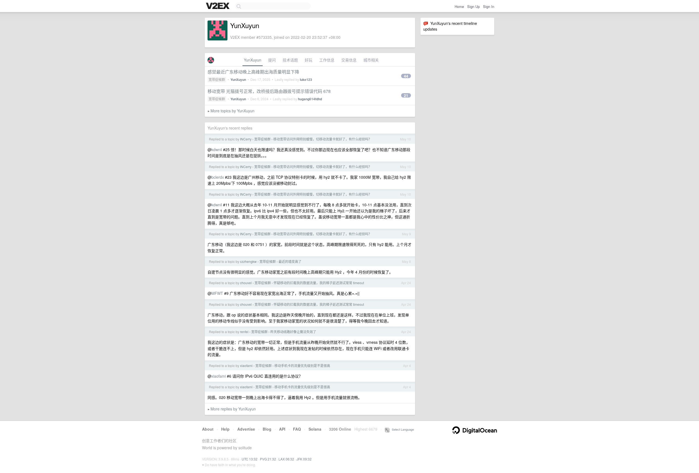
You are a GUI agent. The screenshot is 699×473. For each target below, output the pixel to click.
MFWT (217, 293)
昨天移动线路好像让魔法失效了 (293, 331)
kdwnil (216, 149)
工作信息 (326, 60)
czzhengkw (248, 261)
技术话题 (290, 60)
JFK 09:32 (304, 459)
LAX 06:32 (286, 459)
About (208, 429)
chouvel (246, 282)
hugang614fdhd (310, 98)
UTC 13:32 (249, 459)
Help (225, 429)
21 (406, 95)
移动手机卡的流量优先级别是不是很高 (302, 365)
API (282, 429)
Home (459, 6)
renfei (244, 331)
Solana (315, 429)
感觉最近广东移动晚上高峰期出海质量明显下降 (253, 72)
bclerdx (217, 177)
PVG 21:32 (268, 459)
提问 (272, 60)
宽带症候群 (217, 79)
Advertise (246, 429)
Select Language (401, 429)
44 (406, 76)
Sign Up (473, 6)
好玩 (308, 60)
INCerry (245, 139)
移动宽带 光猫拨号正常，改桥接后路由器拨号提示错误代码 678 (269, 91)
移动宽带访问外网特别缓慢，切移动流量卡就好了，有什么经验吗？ (322, 139)
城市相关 (371, 60)
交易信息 (349, 60)
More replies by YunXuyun (233, 409)
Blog (267, 429)
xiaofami (246, 365)
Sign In (488, 6)
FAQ (297, 429)
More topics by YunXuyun (232, 110)
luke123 (306, 79)
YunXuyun (252, 60)
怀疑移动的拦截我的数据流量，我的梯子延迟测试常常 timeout (319, 282)
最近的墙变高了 (290, 261)
